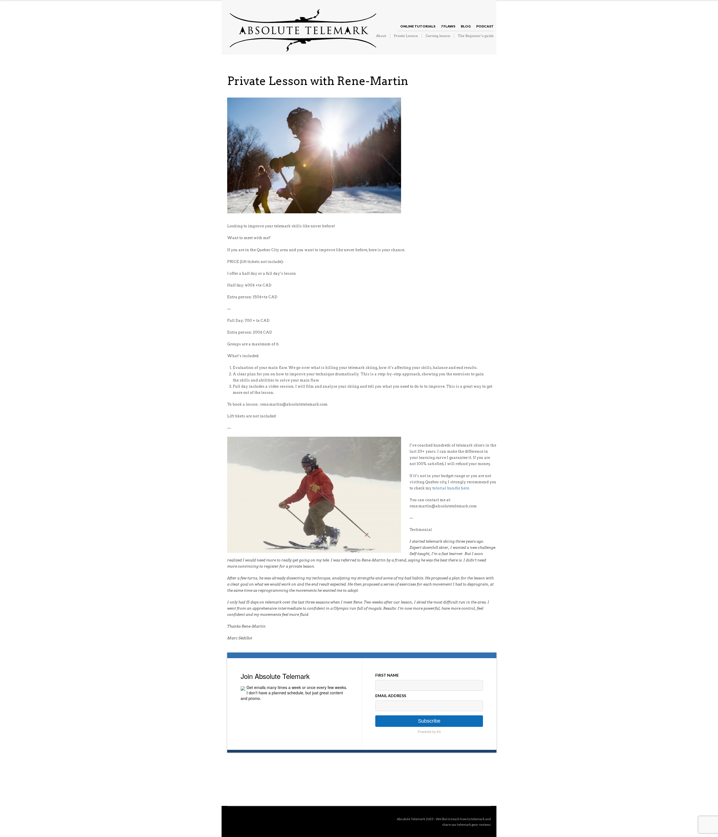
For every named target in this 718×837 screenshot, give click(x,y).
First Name (387, 675)
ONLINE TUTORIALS (417, 26)
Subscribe (429, 721)
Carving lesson (437, 36)
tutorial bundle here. (451, 488)
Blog (466, 26)
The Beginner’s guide (476, 36)
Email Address (390, 695)
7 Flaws (448, 26)
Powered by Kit (429, 731)
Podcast (485, 26)
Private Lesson (406, 36)
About (381, 36)
